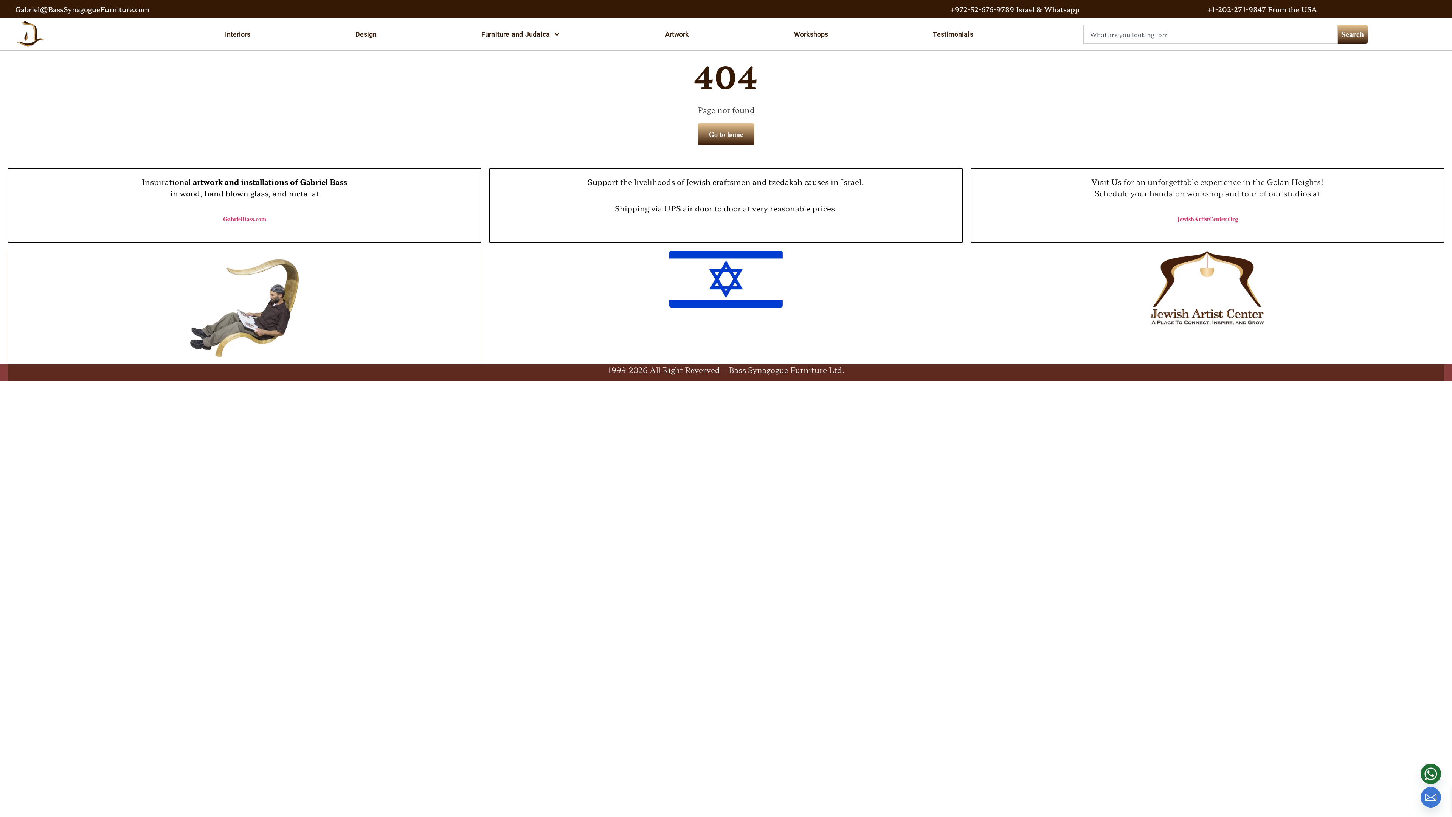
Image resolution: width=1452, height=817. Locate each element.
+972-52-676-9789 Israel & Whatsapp (1015, 9)
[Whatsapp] (1431, 774)
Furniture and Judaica (515, 34)
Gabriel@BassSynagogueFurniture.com (82, 9)
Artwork (677, 34)
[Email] (1431, 797)
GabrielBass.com (244, 218)
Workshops (811, 34)
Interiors (238, 34)
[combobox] (1210, 34)
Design (366, 34)
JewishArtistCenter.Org (1207, 218)
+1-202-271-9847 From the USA (1262, 9)
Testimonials (953, 34)
